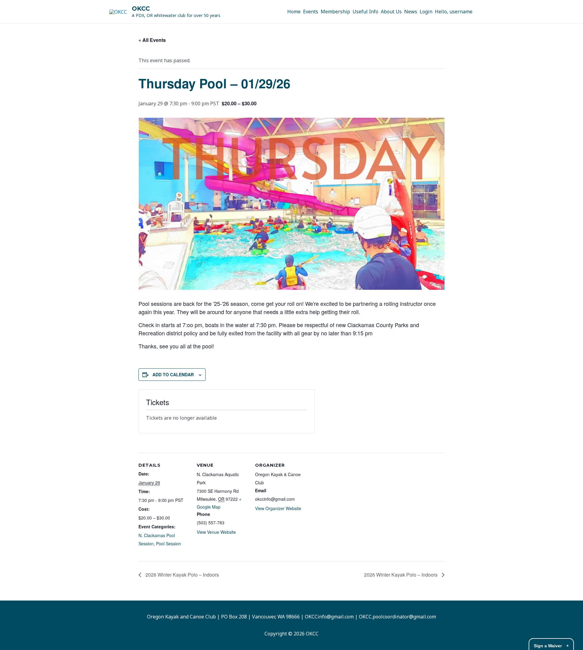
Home (294, 11)
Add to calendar (173, 374)
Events (310, 11)
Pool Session (168, 543)
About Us (391, 11)
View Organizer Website (278, 508)
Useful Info (365, 11)
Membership (335, 11)
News (410, 11)
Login (426, 11)
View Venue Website (216, 532)
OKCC (141, 8)
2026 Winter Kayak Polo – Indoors (181, 574)
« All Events (152, 39)
